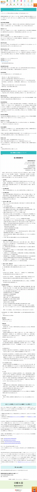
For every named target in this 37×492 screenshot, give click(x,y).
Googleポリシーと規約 (32, 416)
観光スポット (18, 2)
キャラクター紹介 (25, 5)
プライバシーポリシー (19, 479)
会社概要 (13, 479)
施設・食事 (11, 5)
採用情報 (10, 479)
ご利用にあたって (25, 479)
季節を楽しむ (7, 5)
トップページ (7, 2)
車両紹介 (21, 5)
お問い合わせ (32, 5)
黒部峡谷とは (32, 2)
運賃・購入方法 (11, 2)
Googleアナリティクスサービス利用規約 (17, 416)
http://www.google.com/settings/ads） (10, 438)
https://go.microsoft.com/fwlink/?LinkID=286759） (12, 443)
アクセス (18, 5)
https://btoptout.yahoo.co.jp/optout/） (10, 440)
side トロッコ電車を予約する (34, 489)
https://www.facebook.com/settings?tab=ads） (13, 441)
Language (3, 3)
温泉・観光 (14, 5)
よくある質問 (28, 5)
